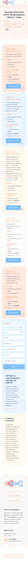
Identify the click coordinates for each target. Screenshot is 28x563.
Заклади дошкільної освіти (14, 24)
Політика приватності (14, 496)
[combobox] (14, 327)
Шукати (14, 366)
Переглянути (17, 81)
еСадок (6, 21)
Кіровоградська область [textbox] (13, 327)
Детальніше (10, 409)
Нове (7, 29)
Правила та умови (14, 500)
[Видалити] (21, 327)
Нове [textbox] (7, 332)
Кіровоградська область (13, 27)
